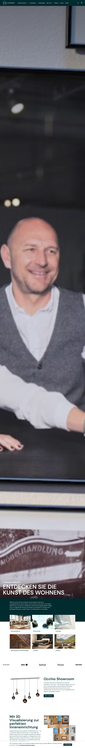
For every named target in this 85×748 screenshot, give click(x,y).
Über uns (49, 3)
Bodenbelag (42, 3)
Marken (56, 3)
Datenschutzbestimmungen (27, 745)
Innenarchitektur (22, 3)
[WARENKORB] (81, 2)
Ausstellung (32, 3)
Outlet (67, 3)
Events (62, 3)
